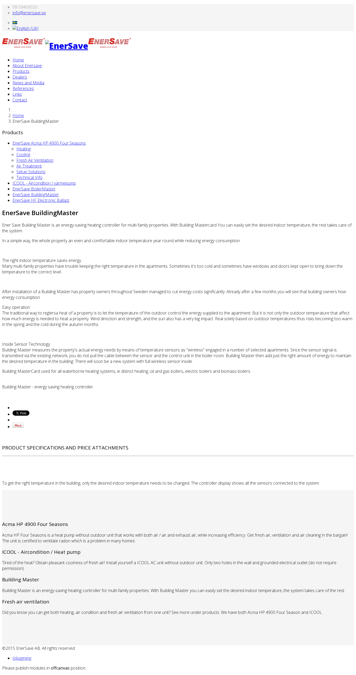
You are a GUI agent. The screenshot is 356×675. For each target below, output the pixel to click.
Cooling (23, 154)
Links (17, 94)
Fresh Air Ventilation (34, 160)
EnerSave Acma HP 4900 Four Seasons (49, 143)
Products (21, 71)
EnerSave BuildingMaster (36, 194)
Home (18, 60)
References (23, 88)
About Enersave (27, 65)
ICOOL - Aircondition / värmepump (44, 183)
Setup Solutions (30, 172)
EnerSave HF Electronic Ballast (41, 200)
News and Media (28, 83)
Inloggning (22, 658)
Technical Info (29, 177)
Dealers (20, 77)
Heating (23, 149)
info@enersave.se (29, 13)
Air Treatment (29, 166)
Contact (20, 100)
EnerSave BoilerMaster (34, 189)
